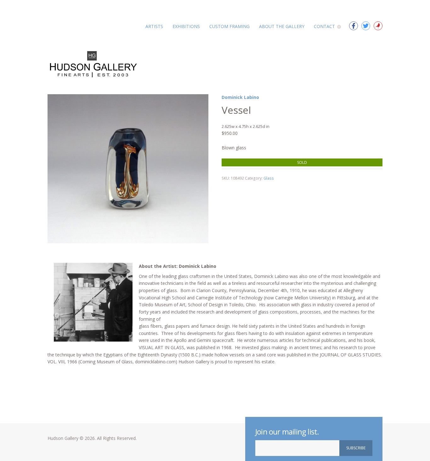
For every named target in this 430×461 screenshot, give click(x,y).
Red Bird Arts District (378, 26)
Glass (268, 178)
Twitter (366, 26)
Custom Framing (229, 26)
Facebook (353, 26)
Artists (154, 26)
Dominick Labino (240, 97)
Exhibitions (186, 26)
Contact (324, 26)
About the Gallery (281, 26)
